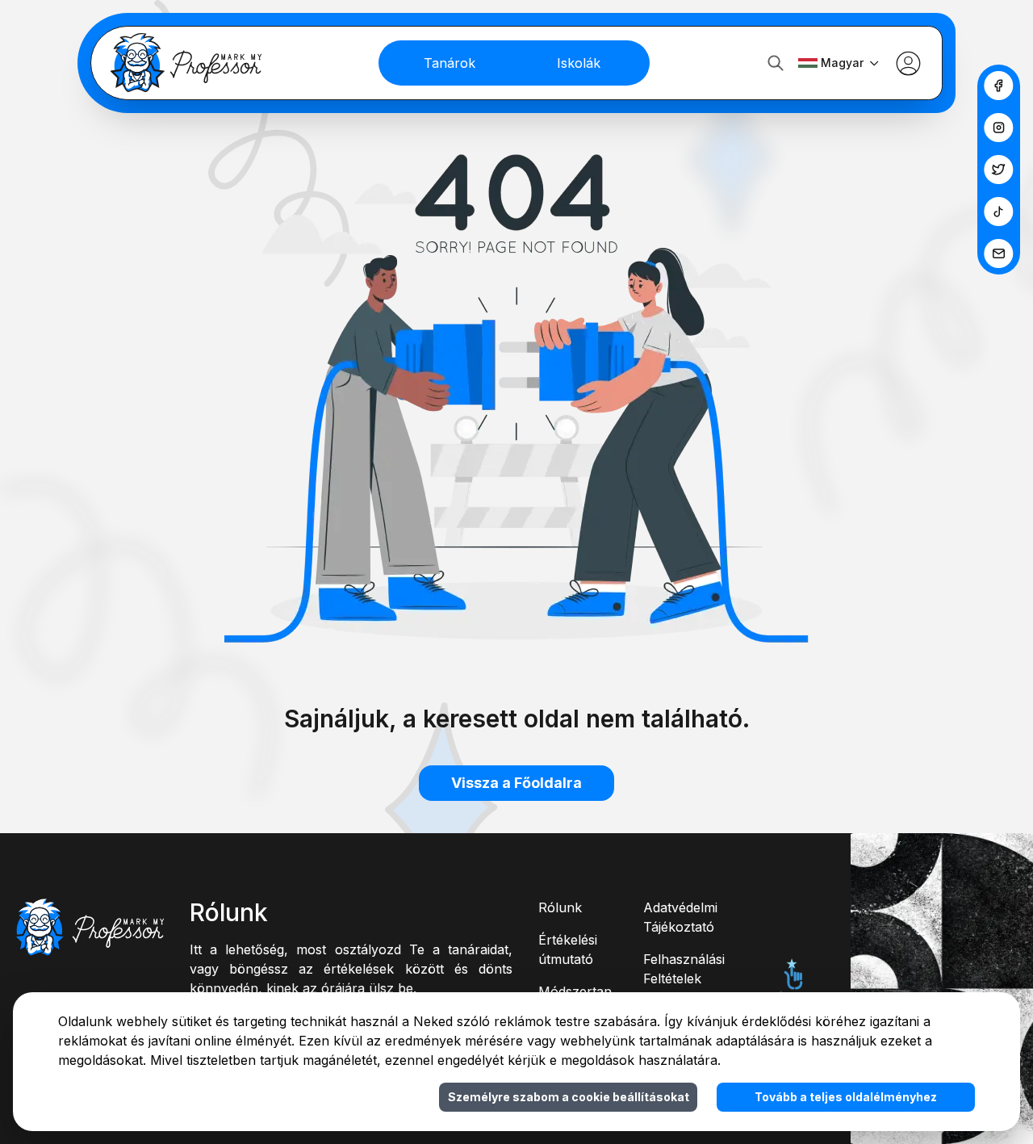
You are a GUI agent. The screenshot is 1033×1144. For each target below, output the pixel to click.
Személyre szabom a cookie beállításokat (568, 1097)
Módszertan (575, 991)
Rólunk (560, 907)
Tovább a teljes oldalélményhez (846, 1097)
